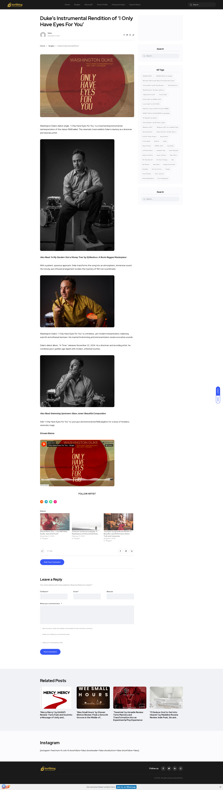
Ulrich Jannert (159, 174)
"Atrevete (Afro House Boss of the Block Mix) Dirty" (158, 81)
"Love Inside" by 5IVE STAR (150, 104)
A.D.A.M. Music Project (149, 136)
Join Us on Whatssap (126, 787)
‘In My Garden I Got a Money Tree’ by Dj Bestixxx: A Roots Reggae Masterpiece (88, 257)
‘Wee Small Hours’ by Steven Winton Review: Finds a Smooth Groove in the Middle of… (92, 715)
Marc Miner (173, 155)
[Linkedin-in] (174, 768)
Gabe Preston (146, 146)
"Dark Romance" (173, 85)
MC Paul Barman (147, 160)
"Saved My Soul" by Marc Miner (166, 132)
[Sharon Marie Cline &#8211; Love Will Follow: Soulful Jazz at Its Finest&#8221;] (55, 521)
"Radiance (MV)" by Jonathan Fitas (167, 127)
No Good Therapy (162, 160)
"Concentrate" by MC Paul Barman (153, 85)
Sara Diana (156, 164)
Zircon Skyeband (162, 178)
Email (76, 592)
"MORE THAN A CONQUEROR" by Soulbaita (155, 113)
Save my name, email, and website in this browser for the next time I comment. (67, 628)
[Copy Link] (133, 35)
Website (110, 592)
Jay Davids (170, 146)
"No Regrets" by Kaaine (149, 118)
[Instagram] (180, 768)
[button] (111, 787)
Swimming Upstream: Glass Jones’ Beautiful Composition (78, 413)
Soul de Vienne (157, 169)
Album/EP (88, 4)
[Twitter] (169, 768)
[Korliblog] (15, 4)
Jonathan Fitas (160, 150)
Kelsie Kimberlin (147, 155)
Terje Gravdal (146, 174)
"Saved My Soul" (147, 132)
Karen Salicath (173, 150)
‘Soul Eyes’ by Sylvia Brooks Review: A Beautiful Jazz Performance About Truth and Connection (117, 533)
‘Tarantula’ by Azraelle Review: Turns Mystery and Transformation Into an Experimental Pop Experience (128, 716)
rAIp (172, 160)
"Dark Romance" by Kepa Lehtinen (153, 90)
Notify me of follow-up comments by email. (56, 634)
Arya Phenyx (164, 136)
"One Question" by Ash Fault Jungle (153, 123)
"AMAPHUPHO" (147, 76)
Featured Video (118, 4)
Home (67, 4)
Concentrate (146, 141)
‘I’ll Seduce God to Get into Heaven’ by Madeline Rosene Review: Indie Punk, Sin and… (164, 715)
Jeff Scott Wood (147, 150)
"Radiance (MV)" (147, 127)
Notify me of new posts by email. (52, 643)
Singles (77, 4)
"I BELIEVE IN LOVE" (148, 95)
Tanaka (167, 169)
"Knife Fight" (163, 95)
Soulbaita (145, 169)
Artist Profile (102, 4)
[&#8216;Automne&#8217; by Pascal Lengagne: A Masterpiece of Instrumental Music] (86, 521)
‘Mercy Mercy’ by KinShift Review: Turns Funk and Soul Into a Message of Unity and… (56, 715)
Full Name (44, 592)
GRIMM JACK (159, 146)
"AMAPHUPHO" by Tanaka (164, 76)
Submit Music (135, 4)
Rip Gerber (145, 164)
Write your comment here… (51, 604)
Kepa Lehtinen (161, 155)
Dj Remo (156, 141)
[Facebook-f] (163, 768)
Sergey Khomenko (169, 164)
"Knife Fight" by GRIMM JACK (151, 99)
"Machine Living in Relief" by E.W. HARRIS (155, 109)
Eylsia (165, 141)
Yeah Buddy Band (148, 178)
